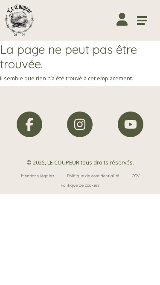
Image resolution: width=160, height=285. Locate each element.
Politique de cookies (80, 185)
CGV (136, 175)
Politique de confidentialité (93, 175)
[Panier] (104, 20)
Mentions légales (37, 175)
